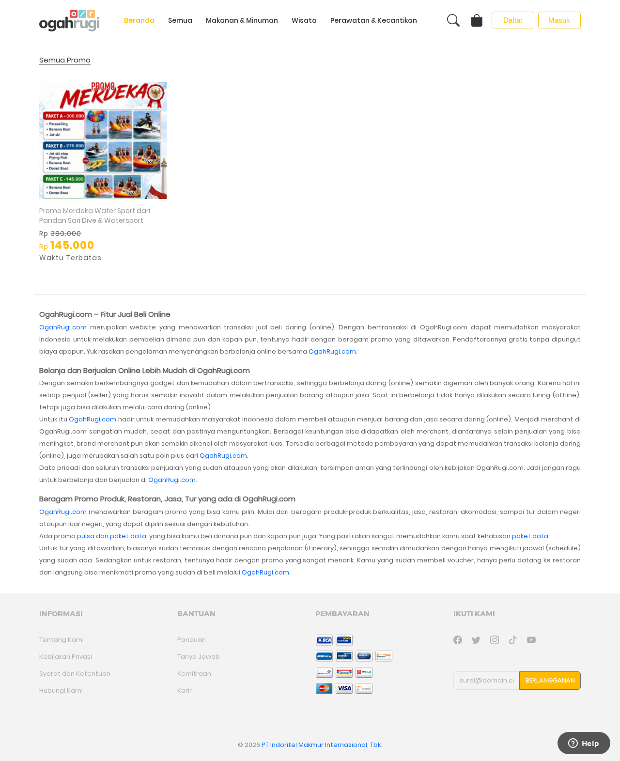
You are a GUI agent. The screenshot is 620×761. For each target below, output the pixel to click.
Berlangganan (550, 680)
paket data (128, 536)
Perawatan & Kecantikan (373, 20)
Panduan (191, 639)
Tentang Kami (61, 639)
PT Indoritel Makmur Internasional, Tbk (321, 744)
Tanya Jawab (198, 656)
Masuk (559, 20)
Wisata (304, 20)
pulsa (85, 536)
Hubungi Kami (61, 690)
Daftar (513, 20)
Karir (184, 690)
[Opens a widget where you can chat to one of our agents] (583, 744)
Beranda (139, 20)
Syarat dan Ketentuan (74, 673)
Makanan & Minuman (242, 20)
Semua (180, 20)
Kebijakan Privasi (65, 656)
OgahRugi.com (63, 327)
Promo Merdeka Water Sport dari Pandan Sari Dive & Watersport (94, 216)
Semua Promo (65, 60)
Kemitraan (194, 673)
